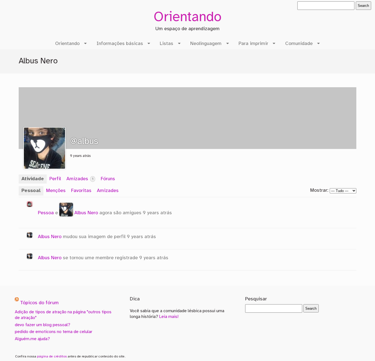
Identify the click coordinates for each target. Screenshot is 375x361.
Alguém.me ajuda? (32, 339)
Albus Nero (86, 212)
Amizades (79, 178)
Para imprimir (253, 43)
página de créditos (52, 356)
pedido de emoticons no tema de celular (53, 331)
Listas (166, 43)
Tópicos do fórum (39, 303)
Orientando (187, 17)
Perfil (55, 178)
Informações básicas (120, 43)
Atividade (32, 178)
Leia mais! (168, 316)
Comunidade (299, 43)
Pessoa (46, 212)
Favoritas (81, 190)
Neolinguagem (206, 43)
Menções (56, 190)
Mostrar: (319, 190)
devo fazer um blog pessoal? (42, 325)
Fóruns (108, 178)
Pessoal (31, 190)
